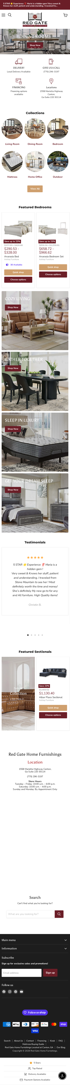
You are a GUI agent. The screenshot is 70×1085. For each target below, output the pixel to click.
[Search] (59, 914)
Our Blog (61, 1047)
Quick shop (18, 272)
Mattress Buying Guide (33, 1044)
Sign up (50, 972)
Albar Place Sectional (50, 697)
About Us (18, 1040)
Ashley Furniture (11, 259)
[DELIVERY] (18, 66)
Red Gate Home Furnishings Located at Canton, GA (29, 1047)
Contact (30, 1040)
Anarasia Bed (11, 256)
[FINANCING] (18, 88)
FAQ (61, 1040)
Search (7, 1040)
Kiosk (52, 1040)
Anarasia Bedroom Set (51, 256)
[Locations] (51, 88)
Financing (41, 1040)
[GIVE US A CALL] (51, 66)
